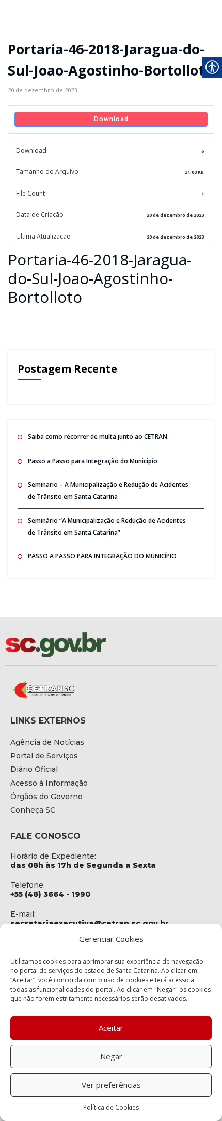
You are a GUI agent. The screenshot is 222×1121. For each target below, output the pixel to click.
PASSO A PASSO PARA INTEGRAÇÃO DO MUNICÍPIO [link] (102, 556)
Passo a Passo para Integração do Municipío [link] (92, 460)
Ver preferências (111, 1085)
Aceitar (111, 1028)
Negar (111, 1056)
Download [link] (111, 118)
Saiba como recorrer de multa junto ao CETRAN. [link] (98, 436)
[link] (42, 90)
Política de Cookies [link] (111, 1107)
